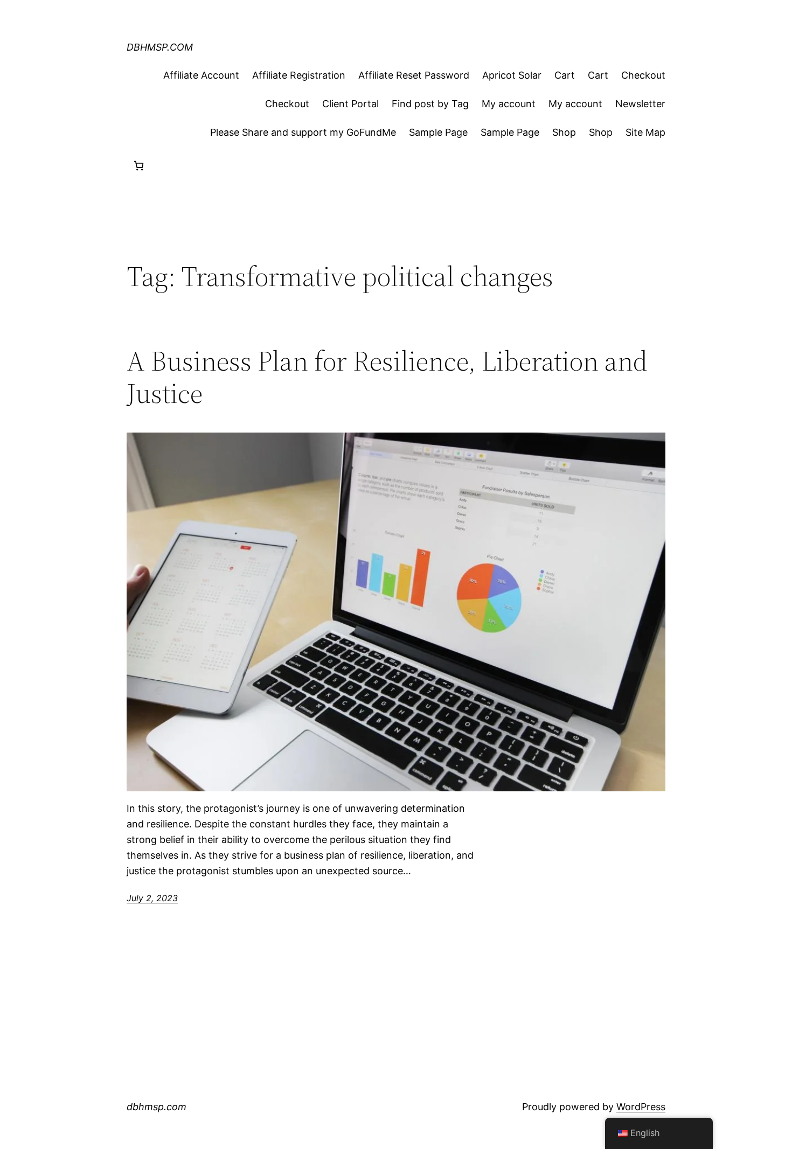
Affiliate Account (201, 75)
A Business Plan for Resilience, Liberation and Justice (387, 377)
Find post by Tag (430, 103)
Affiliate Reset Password (413, 75)
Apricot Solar (511, 75)
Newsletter (640, 103)
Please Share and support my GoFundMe (303, 132)
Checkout (643, 75)
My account (509, 103)
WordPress (640, 1106)
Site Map (645, 132)
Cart (564, 75)
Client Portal (350, 103)
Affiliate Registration (298, 75)
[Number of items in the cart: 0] (139, 166)
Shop (564, 132)
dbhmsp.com (160, 47)
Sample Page (438, 132)
